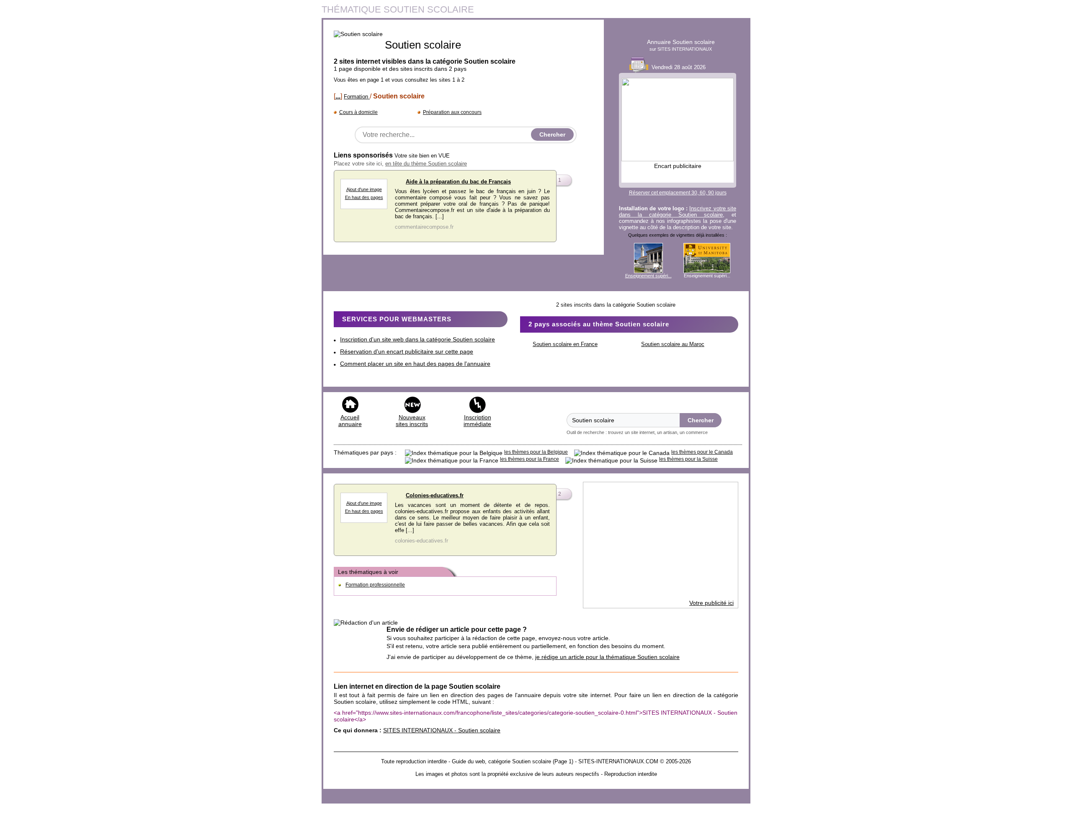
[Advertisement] (660, 541)
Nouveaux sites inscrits (412, 420)
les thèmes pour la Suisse (688, 459)
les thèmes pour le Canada (702, 452)
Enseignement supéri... (648, 275)
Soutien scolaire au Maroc (672, 344)
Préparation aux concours (452, 112)
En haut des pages (364, 197)
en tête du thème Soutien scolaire (426, 163)
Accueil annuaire (350, 420)
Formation (357, 96)
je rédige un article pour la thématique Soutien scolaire (607, 657)
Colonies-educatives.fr (435, 495)
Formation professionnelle (375, 585)
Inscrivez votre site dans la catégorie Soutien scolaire (677, 211)
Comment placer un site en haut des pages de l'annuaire (415, 363)
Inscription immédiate (477, 420)
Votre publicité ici (711, 603)
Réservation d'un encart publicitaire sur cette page (406, 351)
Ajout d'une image (364, 189)
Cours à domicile (358, 112)
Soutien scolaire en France (565, 344)
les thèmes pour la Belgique (536, 452)
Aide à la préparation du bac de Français (458, 181)
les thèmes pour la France (529, 459)
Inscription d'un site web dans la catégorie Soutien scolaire (417, 339)
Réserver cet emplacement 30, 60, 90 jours (678, 193)
